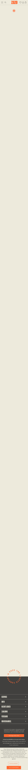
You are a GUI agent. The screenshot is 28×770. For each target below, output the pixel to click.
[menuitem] (2, 2)
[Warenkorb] (26, 2)
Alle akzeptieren (14, 767)
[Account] (23, 2)
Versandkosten (7, 731)
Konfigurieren (13, 763)
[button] (2, 2)
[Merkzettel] (20, 2)
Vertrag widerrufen (14, 735)
